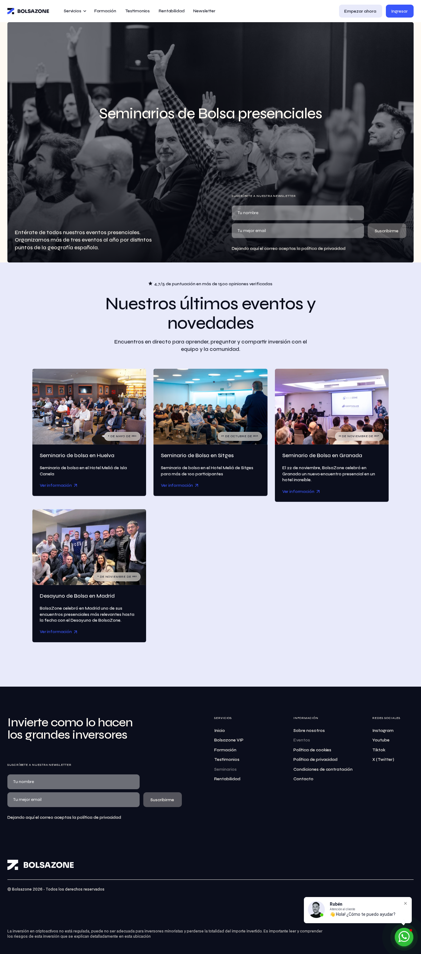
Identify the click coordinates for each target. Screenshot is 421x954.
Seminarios (225, 769)
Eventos (301, 740)
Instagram (383, 730)
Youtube (381, 740)
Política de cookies (312, 750)
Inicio (219, 730)
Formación (225, 750)
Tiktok (378, 750)
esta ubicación (138, 936)
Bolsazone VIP (228, 740)
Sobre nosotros (309, 730)
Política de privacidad (315, 759)
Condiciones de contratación (323, 769)
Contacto (303, 778)
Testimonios (226, 759)
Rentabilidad (227, 778)
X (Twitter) (383, 759)
